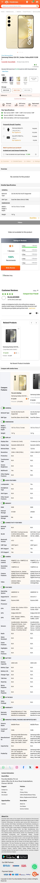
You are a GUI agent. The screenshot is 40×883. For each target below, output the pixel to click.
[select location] (28, 2)
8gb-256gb (6, 90)
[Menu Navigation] (2, 2)
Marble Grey (25, 83)
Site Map (3, 792)
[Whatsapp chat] (34, 866)
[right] (36, 322)
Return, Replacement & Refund (28, 797)
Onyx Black (4, 82)
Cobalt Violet (11, 83)
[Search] (24, 2)
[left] (31, 322)
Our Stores (23, 806)
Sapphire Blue (34, 79)
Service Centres (24, 809)
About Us (22, 804)
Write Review (10, 268)
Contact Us (4, 789)
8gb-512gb (17, 90)
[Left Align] (37, 6)
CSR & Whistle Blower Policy (28, 795)
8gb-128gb (27, 90)
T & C (21, 789)
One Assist (4, 795)
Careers (3, 804)
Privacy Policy (24, 792)
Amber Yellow (18, 83)
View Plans (5, 71)
